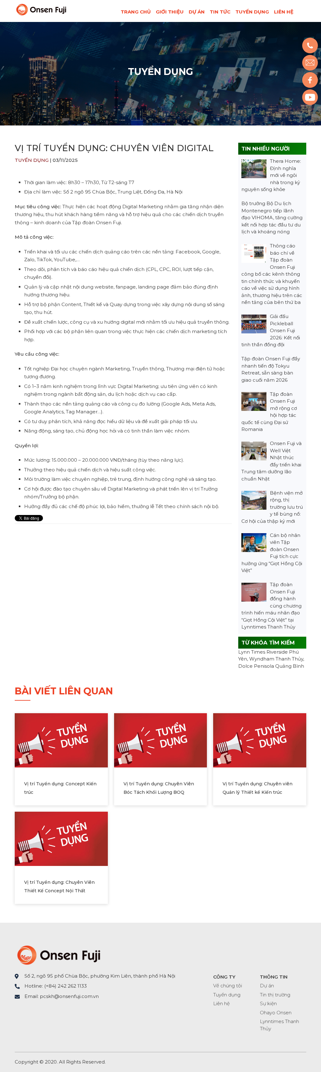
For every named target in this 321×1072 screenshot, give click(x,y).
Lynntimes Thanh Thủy (279, 1025)
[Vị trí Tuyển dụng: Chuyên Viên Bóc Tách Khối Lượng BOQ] (160, 740)
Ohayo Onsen (276, 1013)
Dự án (197, 12)
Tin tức (220, 12)
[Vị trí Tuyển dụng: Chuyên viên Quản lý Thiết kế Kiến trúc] (259, 740)
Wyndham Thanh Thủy (276, 659)
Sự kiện (268, 1003)
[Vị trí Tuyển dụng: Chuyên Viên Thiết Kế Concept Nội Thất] (61, 838)
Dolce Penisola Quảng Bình (271, 666)
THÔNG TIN (273, 977)
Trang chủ (136, 12)
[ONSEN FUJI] (41, 14)
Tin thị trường (275, 995)
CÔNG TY (224, 977)
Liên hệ (283, 12)
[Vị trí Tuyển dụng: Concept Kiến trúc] (61, 740)
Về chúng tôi (227, 986)
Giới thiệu (170, 12)
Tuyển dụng (252, 12)
